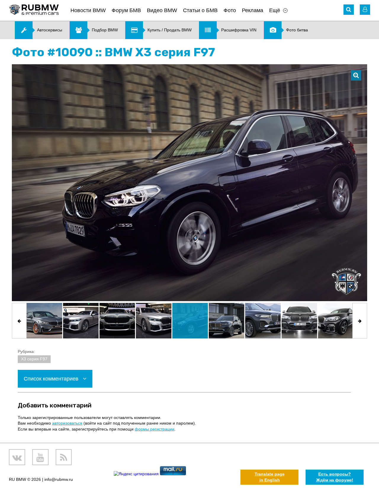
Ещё (274, 10)
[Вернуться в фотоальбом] (356, 75)
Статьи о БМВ (200, 10)
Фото (230, 10)
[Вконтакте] (17, 457)
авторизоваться (67, 423)
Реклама (252, 10)
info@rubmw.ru (58, 479)
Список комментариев (52, 379)
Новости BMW (88, 10)
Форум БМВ (126, 10)
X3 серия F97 (34, 358)
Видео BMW (162, 10)
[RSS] (64, 457)
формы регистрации (154, 429)
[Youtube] (40, 457)
